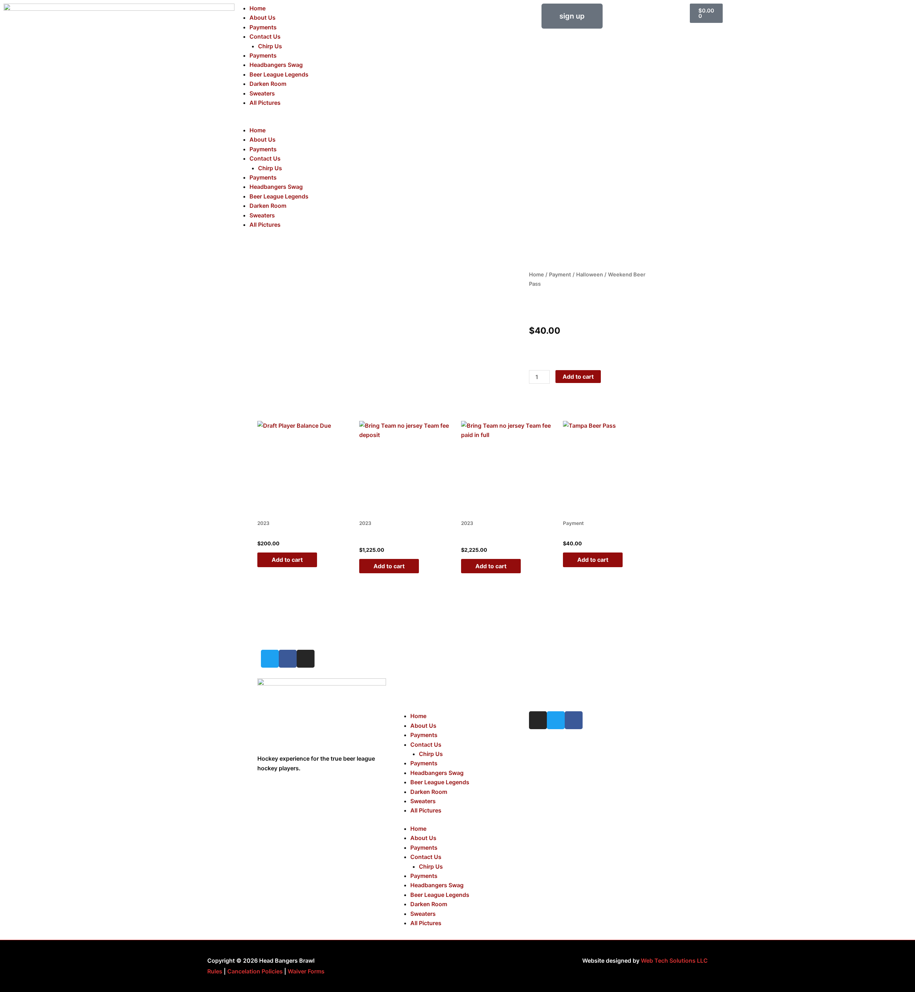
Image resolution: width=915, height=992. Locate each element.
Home (257, 8)
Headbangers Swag (276, 64)
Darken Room (267, 83)
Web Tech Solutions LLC (674, 960)
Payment (560, 274)
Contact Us (265, 36)
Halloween (589, 274)
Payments (263, 27)
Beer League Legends (278, 74)
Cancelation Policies (255, 971)
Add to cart (578, 376)
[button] (343, 120)
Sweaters (262, 93)
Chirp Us (270, 46)
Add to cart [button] (287, 559)
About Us (262, 17)
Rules (214, 971)
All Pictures (265, 102)
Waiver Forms (306, 971)
